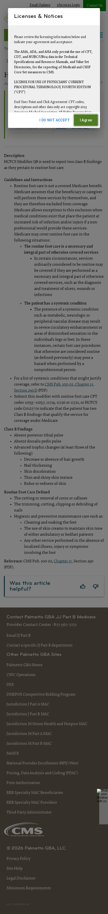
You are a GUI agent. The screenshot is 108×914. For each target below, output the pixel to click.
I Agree (86, 120)
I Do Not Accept (54, 120)
